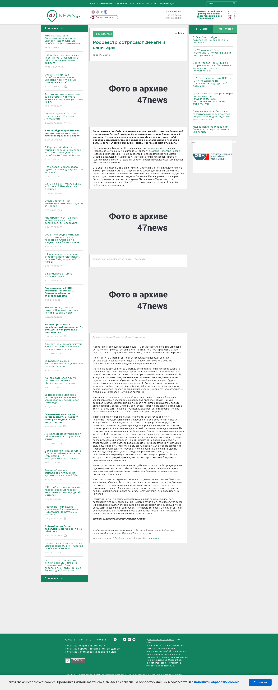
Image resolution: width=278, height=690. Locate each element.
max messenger (105, 12)
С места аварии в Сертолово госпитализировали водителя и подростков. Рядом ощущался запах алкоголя (212, 115)
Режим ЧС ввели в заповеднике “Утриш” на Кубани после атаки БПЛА (61, 475)
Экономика (107, 4)
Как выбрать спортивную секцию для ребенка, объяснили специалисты (61, 382)
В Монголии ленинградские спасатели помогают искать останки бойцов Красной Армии (62, 260)
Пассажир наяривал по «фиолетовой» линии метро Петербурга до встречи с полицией (62, 513)
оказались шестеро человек (165, 151)
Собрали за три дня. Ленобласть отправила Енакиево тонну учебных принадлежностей (60, 81)
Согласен (260, 682)
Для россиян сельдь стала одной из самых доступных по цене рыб (64, 171)
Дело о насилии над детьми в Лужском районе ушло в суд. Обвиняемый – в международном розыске (63, 457)
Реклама (100, 640)
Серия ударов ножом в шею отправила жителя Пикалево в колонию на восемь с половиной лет (212, 67)
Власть (93, 4)
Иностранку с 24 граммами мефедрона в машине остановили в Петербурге (62, 222)
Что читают (225, 29)
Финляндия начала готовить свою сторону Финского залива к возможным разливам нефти (64, 100)
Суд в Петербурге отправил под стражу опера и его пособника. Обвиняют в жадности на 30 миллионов (62, 241)
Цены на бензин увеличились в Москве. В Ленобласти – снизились (63, 188)
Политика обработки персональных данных (92, 649)
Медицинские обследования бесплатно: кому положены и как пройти (211, 129)
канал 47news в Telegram (128, 533)
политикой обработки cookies (216, 682)
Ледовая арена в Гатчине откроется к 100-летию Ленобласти (60, 118)
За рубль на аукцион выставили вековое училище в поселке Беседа (64, 365)
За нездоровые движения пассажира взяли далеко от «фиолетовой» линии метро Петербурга (62, 401)
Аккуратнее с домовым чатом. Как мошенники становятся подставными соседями (63, 348)
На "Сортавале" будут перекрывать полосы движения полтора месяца (212, 52)
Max (133, 639)
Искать (234, 3)
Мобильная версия (93, 12)
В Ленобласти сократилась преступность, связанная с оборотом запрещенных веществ (62, 61)
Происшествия (124, 4)
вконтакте (97, 12)
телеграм (101, 12)
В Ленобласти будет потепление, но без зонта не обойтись (211, 40)
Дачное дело (168, 4)
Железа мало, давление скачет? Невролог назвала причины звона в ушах (61, 312)
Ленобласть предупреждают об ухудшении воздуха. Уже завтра (63, 438)
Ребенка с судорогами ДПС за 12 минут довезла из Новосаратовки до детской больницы (212, 82)
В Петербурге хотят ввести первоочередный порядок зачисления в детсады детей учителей (63, 493)
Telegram (129, 639)
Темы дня (201, 29)
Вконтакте (124, 639)
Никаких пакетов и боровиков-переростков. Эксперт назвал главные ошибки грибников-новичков (62, 42)
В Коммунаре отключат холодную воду (59, 277)
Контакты (85, 640)
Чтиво (154, 4)
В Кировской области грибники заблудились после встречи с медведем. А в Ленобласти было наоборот (63, 153)
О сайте (70, 640)
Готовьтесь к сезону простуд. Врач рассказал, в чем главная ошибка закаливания (64, 548)
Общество (142, 4)
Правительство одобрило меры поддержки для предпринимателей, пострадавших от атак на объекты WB (213, 99)
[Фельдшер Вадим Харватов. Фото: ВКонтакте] (138, 222)
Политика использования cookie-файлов (90, 652)
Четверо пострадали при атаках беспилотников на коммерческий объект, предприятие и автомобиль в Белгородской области (63, 567)
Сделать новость (106, 17)
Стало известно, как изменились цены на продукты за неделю (64, 205)
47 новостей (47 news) (161, 640)
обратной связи (150, 538)
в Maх (148, 533)
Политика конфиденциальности (85, 646)
